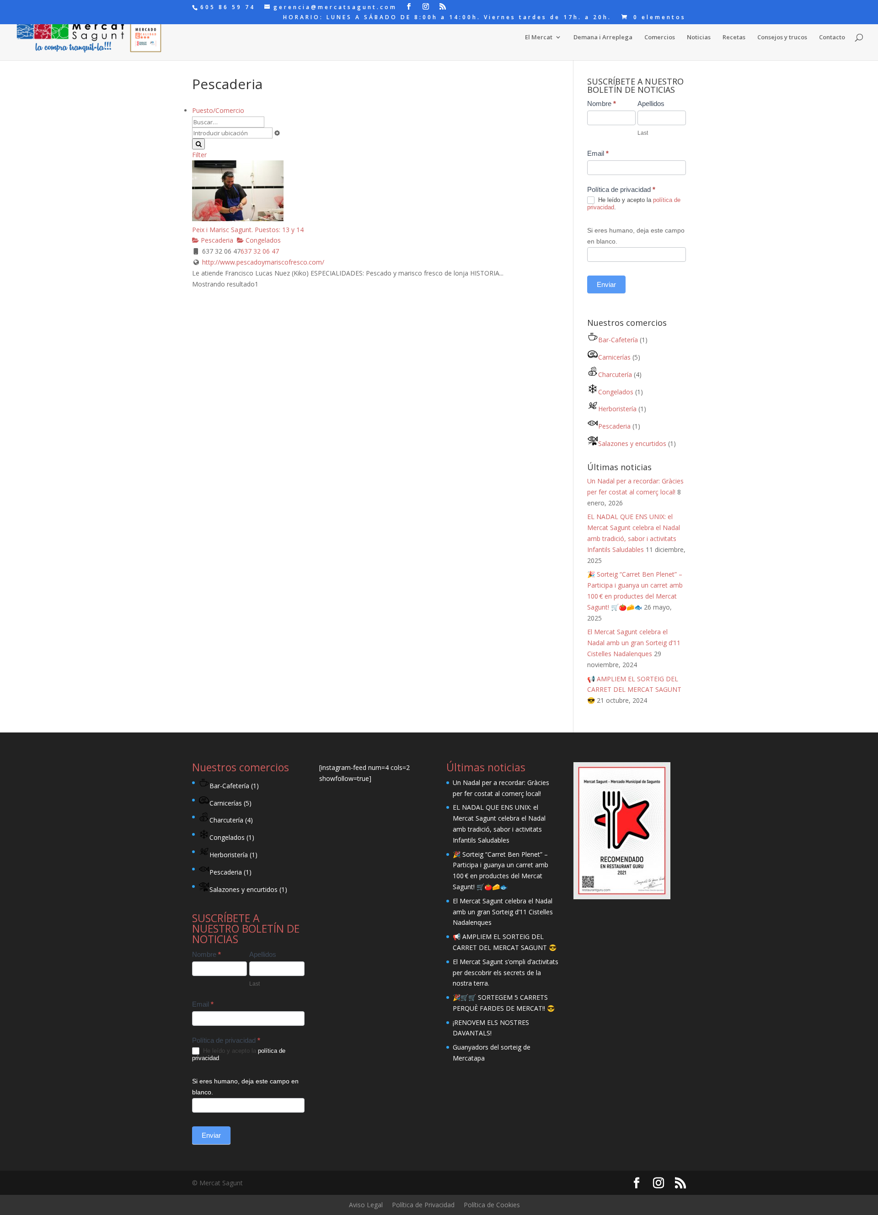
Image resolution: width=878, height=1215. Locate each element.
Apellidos (650, 103)
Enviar (606, 284)
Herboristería (617, 408)
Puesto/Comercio (218, 110)
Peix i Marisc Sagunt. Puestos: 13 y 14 (248, 229)
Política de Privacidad (423, 1204)
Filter (199, 154)
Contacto (832, 37)
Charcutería (615, 374)
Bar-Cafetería (618, 339)
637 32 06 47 (260, 251)
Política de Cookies (492, 1204)
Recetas (734, 37)
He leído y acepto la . (633, 203)
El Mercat (538, 37)
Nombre (601, 103)
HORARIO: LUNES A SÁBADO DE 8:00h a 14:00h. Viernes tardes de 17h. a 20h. (447, 18)
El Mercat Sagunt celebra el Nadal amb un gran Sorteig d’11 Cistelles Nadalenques (633, 642)
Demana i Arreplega (602, 37)
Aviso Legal (366, 1204)
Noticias (699, 37)
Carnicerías (614, 357)
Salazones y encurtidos (632, 443)
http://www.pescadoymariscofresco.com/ (263, 262)
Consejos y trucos (782, 37)
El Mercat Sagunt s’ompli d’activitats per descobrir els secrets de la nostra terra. (505, 972)
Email (598, 153)
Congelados (262, 240)
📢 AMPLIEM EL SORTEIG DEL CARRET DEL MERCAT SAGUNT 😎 (634, 689)
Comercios (659, 37)
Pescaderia (216, 240)
